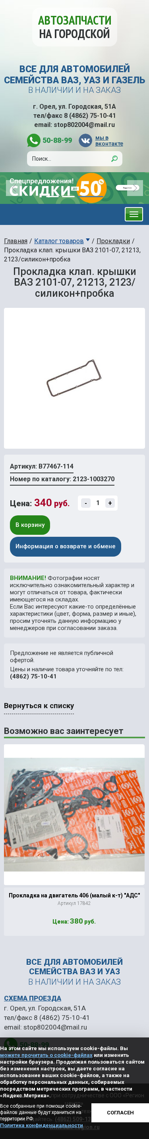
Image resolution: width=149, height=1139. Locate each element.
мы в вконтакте (108, 140)
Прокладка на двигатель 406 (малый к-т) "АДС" (74, 895)
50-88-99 (57, 140)
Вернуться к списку (39, 705)
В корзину (30, 524)
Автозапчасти (74, 27)
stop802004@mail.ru (84, 125)
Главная (15, 241)
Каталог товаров (59, 241)
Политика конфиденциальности (41, 1125)
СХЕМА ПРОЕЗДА (32, 998)
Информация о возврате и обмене (65, 546)
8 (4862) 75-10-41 (90, 115)
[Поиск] (114, 158)
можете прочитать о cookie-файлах (46, 1055)
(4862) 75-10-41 (33, 676)
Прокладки (113, 241)
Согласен (120, 1113)
